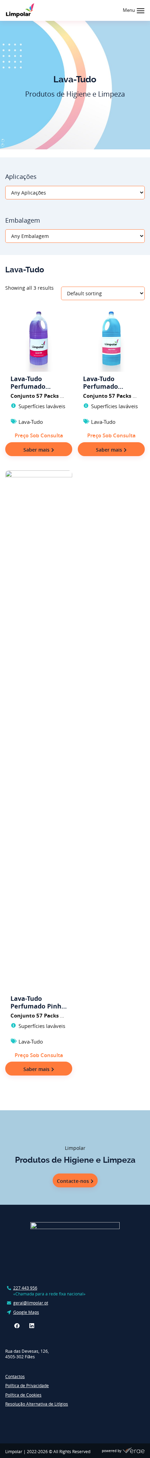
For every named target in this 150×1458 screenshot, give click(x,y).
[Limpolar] (20, 10)
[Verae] (133, 1451)
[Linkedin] (32, 1325)
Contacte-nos (73, 1181)
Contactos (15, 1376)
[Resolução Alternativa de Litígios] (69, 1419)
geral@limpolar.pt (30, 1302)
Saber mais (36, 449)
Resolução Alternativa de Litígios (36, 1404)
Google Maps (26, 1312)
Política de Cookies (23, 1395)
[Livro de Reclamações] (26, 1419)
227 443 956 (25, 1288)
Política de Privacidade (27, 1385)
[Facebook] (17, 1325)
